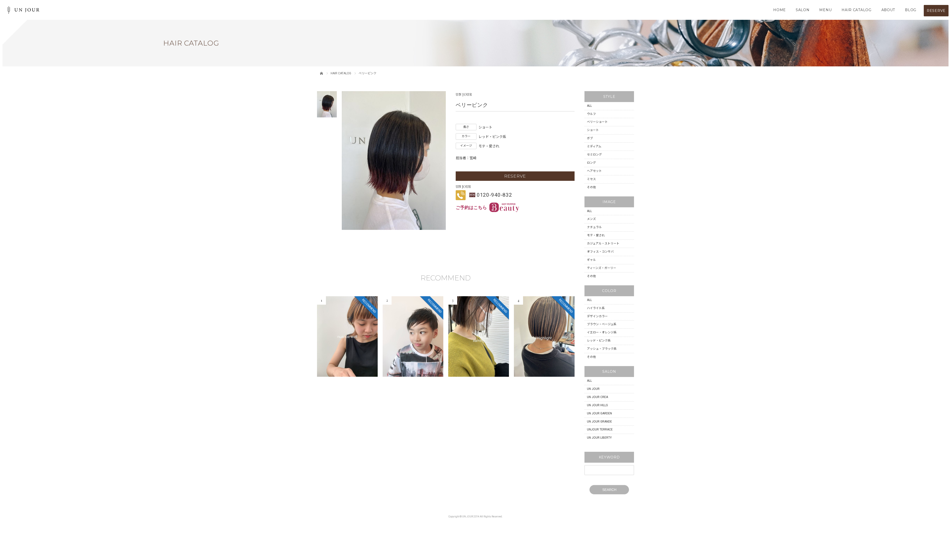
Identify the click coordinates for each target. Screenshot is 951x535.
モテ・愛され (596, 235)
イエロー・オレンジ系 (602, 332)
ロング (591, 162)
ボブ (590, 138)
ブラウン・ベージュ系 (601, 324)
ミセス (591, 179)
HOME (779, 10)
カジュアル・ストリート (603, 243)
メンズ (591, 219)
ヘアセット (594, 171)
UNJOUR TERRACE (600, 429)
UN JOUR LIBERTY (599, 437)
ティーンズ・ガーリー (601, 268)
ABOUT (888, 10)
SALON (803, 10)
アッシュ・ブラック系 (602, 348)
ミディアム (594, 146)
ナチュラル (594, 227)
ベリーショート (597, 122)
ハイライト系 (596, 308)
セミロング (594, 154)
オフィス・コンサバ (600, 251)
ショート (593, 130)
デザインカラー (597, 316)
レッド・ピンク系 (599, 340)
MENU (825, 10)
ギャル (591, 260)
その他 (591, 187)
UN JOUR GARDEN (599, 413)
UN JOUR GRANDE (599, 421)
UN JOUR (593, 389)
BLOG (910, 10)
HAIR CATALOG (856, 10)
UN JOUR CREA (597, 397)
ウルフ (591, 114)
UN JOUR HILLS (597, 405)
